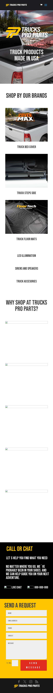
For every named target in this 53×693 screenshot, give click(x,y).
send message (33, 665)
